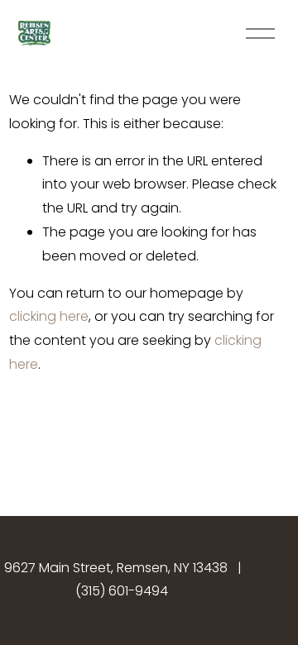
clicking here (49, 316)
